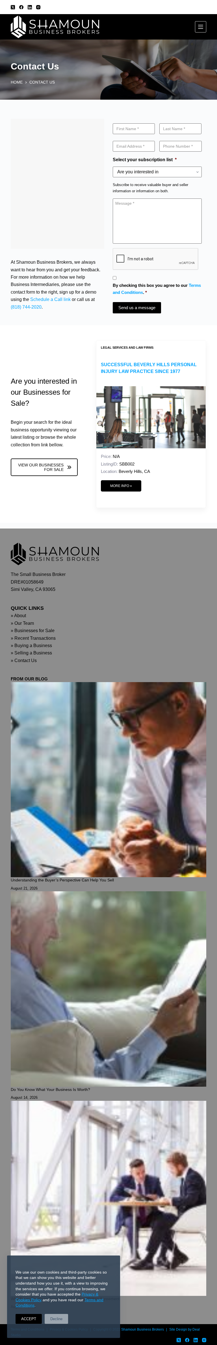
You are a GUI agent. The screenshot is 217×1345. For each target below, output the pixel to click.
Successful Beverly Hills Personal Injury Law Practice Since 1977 (149, 368)
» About (18, 615)
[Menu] (200, 26)
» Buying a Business (31, 645)
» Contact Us (24, 660)
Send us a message (136, 307)
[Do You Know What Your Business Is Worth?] (108, 988)
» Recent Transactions (33, 638)
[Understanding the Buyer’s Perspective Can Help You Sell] (108, 779)
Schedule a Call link (50, 299)
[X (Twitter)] (13, 7)
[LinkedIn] (30, 7)
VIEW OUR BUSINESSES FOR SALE (41, 467)
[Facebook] (21, 7)
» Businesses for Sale (33, 630)
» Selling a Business (31, 652)
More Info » (121, 486)
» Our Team (22, 623)
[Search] (204, 7)
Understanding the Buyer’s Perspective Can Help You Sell (62, 880)
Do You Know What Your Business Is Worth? (50, 1089)
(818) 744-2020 (26, 307)
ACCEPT (28, 1319)
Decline (56, 1319)
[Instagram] (38, 7)
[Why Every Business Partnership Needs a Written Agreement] (108, 1198)
